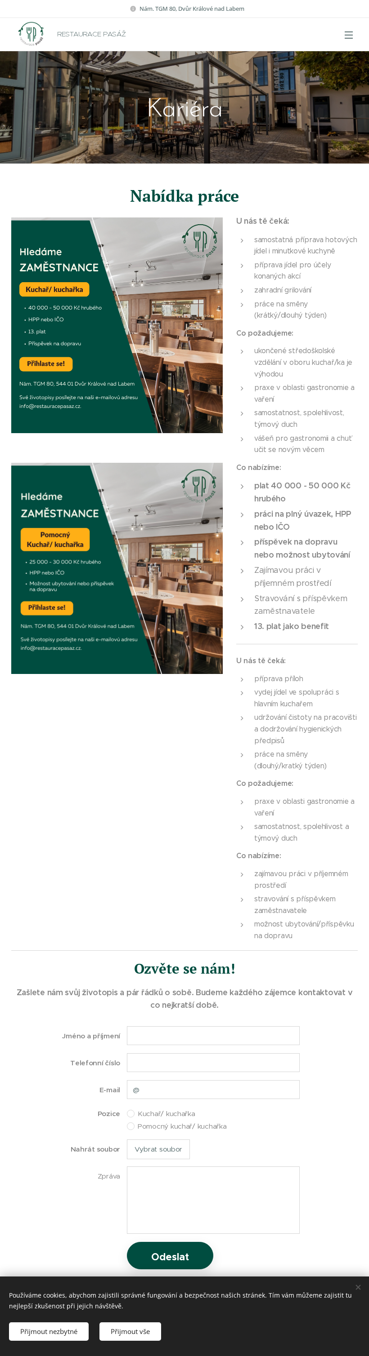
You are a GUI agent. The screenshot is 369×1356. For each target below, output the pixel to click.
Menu (349, 35)
